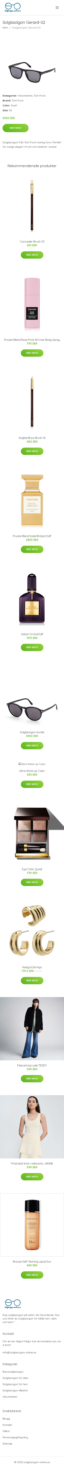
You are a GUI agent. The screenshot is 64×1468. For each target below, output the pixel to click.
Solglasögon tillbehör (15, 1390)
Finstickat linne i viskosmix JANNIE (32, 1163)
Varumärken (25, 95)
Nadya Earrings (32, 967)
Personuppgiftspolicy (15, 1437)
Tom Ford (39, 95)
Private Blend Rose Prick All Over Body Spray (32, 339)
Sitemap (7, 1443)
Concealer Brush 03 (32, 241)
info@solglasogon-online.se (19, 1352)
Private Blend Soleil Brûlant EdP (32, 536)
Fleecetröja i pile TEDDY (32, 1065)
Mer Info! (16, 127)
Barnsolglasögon (13, 1371)
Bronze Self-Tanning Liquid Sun (32, 1261)
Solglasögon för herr (15, 1384)
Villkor (6, 1431)
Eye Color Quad (32, 869)
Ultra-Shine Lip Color (32, 771)
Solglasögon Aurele (32, 732)
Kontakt (7, 1424)
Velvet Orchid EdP (32, 634)
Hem (5, 27)
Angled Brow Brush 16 (32, 438)
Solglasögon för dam (15, 1378)
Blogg (6, 1418)
